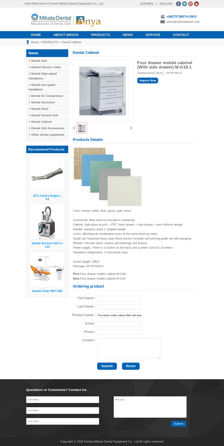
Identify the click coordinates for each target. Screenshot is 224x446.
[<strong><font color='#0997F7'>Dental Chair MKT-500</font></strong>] (47, 286)
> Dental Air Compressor (46, 96)
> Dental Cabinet (70, 42)
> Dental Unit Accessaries (46, 128)
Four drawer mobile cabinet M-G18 (103, 274)
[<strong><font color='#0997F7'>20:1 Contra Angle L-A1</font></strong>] (47, 191)
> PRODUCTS (48, 42)
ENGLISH (166, 3)
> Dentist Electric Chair (45, 67)
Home (36, 35)
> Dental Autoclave (42, 102)
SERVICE (152, 35)
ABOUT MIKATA (66, 35)
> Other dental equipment (46, 134)
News (128, 35)
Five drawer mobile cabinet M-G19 (102, 278)
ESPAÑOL (147, 3)
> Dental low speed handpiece (42, 87)
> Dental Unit (38, 60)
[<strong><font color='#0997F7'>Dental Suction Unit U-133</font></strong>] (47, 238)
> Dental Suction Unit (43, 115)
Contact (181, 35)
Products (100, 35)
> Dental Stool (38, 108)
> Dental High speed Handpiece (43, 76)
